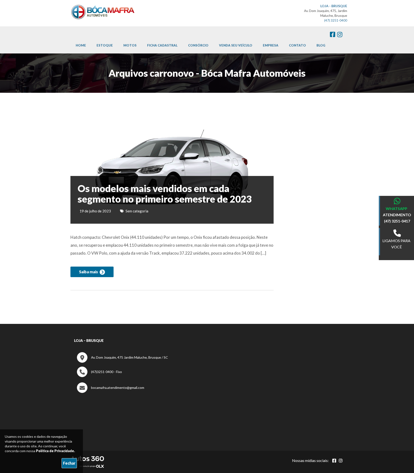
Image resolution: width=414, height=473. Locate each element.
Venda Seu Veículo (235, 45)
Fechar (69, 463)
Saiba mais (89, 271)
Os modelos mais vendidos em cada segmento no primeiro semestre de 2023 (165, 194)
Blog (320, 45)
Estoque (105, 45)
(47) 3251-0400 (335, 20)
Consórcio (198, 45)
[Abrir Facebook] (334, 460)
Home (81, 45)
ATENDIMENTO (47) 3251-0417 (397, 217)
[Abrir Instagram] (341, 460)
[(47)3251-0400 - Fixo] (99, 376)
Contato (297, 45)
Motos (130, 45)
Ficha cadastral (162, 45)
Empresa (270, 45)
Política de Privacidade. (55, 451)
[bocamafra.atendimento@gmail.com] (110, 392)
